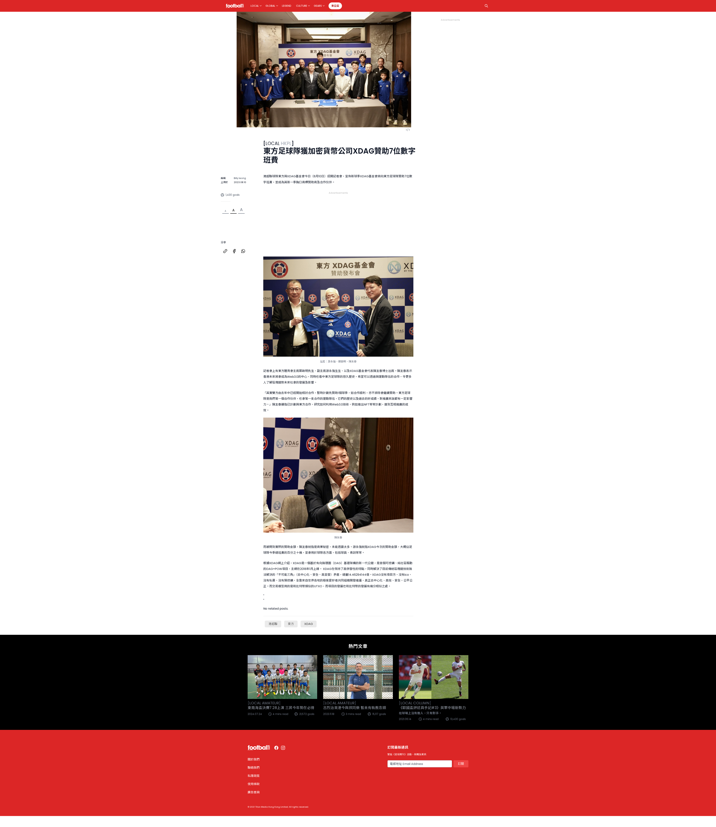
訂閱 (461, 764)
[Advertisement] (338, 220)
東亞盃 (335, 6)
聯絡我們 (254, 767)
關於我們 (254, 759)
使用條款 (254, 784)
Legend (286, 6)
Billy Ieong (240, 178)
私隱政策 (254, 776)
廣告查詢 (254, 792)
